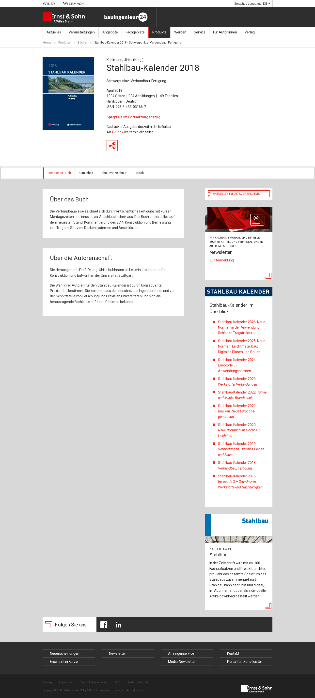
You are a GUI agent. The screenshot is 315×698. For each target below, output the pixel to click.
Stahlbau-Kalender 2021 (237, 411)
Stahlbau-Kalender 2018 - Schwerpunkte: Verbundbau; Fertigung (137, 42)
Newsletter (117, 653)
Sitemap (47, 682)
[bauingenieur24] (125, 17)
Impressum (65, 682)
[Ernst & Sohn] (69, 17)
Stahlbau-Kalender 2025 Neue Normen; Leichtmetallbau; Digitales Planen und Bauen (241, 346)
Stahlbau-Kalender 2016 (240, 481)
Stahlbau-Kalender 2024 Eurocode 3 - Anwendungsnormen (237, 365)
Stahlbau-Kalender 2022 (242, 395)
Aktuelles (54, 32)
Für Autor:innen (225, 32)
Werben (180, 32)
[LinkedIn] (118, 624)
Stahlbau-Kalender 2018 (237, 465)
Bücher (82, 42)
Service (199, 32)
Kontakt (233, 653)
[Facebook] (103, 624)
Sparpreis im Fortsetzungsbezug (133, 117)
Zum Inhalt (86, 173)
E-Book (117, 132)
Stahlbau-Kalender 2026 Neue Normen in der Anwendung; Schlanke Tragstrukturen (241, 327)
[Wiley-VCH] (73, 3)
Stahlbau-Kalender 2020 (239, 430)
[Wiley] (49, 3)
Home (47, 42)
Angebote (110, 32)
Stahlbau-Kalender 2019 (241, 449)
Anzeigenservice (181, 653)
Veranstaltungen (82, 32)
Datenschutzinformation (94, 682)
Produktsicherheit (138, 682)
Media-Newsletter (182, 662)
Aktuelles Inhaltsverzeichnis (236, 194)
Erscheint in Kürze (64, 662)
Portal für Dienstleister (244, 662)
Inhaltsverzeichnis (113, 173)
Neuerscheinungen (64, 653)
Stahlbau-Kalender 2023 (238, 381)
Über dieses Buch (59, 173)
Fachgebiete (135, 32)
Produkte (159, 32)
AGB (117, 682)
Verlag (250, 32)
